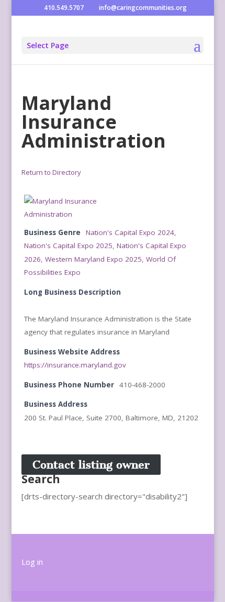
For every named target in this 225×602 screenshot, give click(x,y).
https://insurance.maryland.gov (75, 365)
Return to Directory (51, 172)
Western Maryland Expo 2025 (93, 259)
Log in (32, 561)
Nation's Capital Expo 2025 (68, 245)
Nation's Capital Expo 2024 (130, 232)
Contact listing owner (91, 464)
